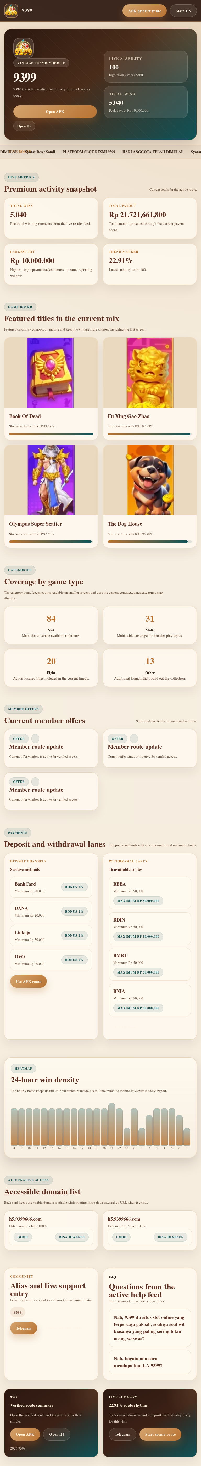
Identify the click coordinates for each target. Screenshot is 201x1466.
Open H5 (24, 125)
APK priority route (144, 11)
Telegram (23, 1328)
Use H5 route (126, 1027)
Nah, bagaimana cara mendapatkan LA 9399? (138, 1362)
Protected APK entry (64, 1328)
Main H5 (183, 11)
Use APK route (28, 981)
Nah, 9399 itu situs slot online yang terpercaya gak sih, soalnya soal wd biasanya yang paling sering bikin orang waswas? (149, 1328)
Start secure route (160, 1434)
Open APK (55, 111)
